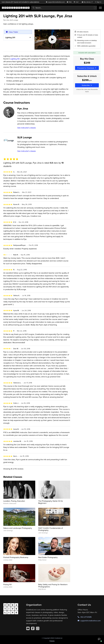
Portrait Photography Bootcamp (15, 557)
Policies (52, 641)
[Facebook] (33, 628)
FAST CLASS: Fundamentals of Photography (50, 529)
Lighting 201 (10, 37)
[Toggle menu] (100, 8)
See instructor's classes (26, 127)
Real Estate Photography (48, 557)
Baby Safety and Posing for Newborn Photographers (53, 585)
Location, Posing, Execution (14, 501)
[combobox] (64, 8)
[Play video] (52, 39)
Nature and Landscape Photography (17, 528)
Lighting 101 (15, 58)
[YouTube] (28, 628)
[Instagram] (38, 628)
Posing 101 (7, 584)
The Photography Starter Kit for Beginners (50, 502)
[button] (99, 639)
